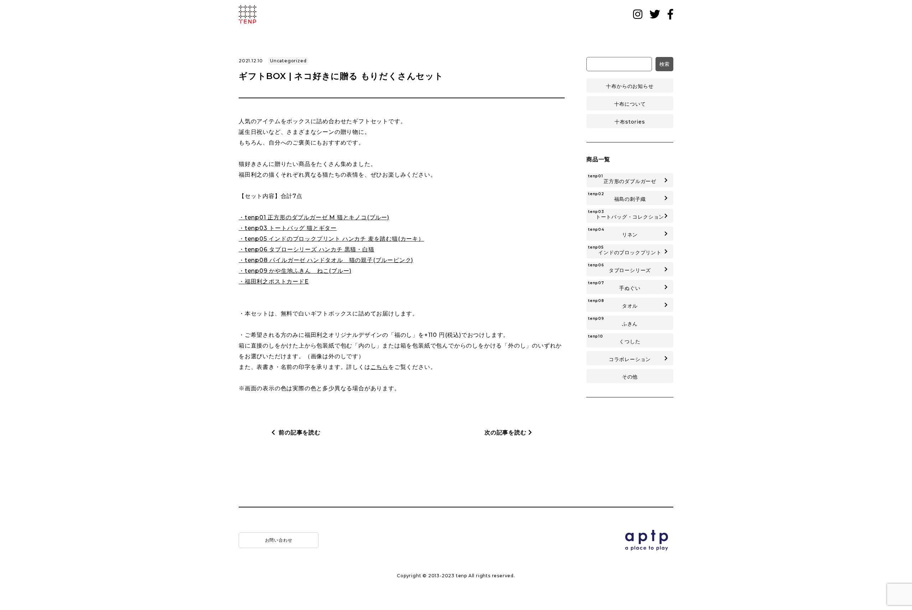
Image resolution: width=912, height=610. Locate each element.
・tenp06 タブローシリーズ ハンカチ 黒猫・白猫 (306, 249)
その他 (630, 377)
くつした (614, 339)
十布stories (630, 122)
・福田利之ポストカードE (274, 281)
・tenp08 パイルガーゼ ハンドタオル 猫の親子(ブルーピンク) (326, 260)
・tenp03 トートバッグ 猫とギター (288, 228)
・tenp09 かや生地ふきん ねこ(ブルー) (295, 270)
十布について (630, 104)
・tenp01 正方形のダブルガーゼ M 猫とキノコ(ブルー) (314, 217)
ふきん (613, 321)
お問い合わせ (278, 540)
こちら (379, 367)
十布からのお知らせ (629, 86)
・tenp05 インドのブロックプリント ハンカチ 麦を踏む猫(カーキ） (331, 238)
